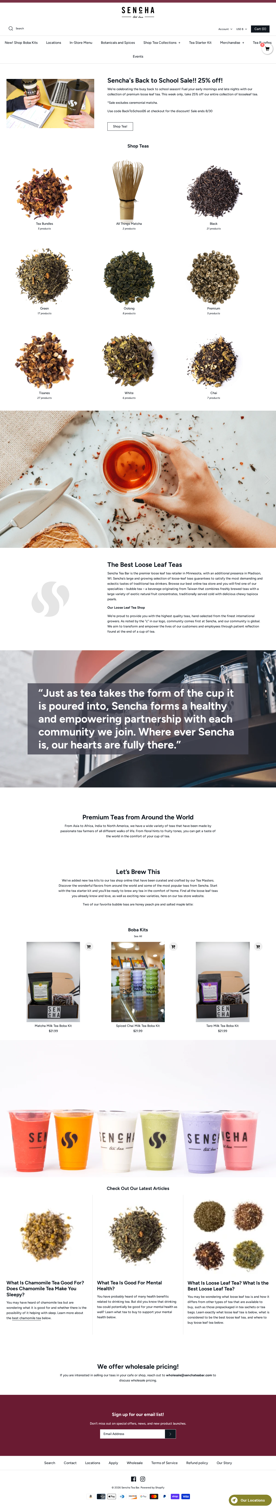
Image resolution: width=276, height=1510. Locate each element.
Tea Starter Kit (200, 43)
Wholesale (135, 1463)
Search (49, 1463)
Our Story (224, 1463)
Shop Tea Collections (161, 43)
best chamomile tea (26, 1318)
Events (138, 56)
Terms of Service (164, 1463)
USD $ (239, 29)
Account (223, 29)
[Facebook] (133, 1479)
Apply (113, 1463)
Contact (70, 1463)
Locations (53, 43)
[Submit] (170, 1434)
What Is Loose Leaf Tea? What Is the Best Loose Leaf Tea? (228, 1286)
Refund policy (197, 1463)
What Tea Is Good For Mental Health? (129, 1286)
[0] (267, 49)
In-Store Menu (81, 43)
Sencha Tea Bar (130, 1487)
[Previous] (8, 479)
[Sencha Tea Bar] (138, 12)
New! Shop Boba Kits (21, 43)
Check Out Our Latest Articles (138, 1188)
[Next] (267, 479)
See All (138, 936)
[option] (138, 479)
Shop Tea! (120, 126)
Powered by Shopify (152, 1487)
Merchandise (232, 43)
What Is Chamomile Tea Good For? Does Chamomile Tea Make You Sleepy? (45, 1289)
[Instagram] (142, 1479)
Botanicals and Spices (118, 43)
